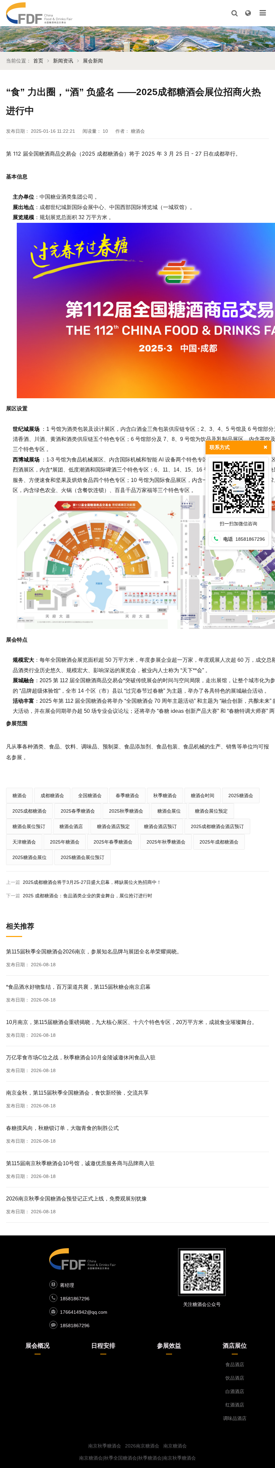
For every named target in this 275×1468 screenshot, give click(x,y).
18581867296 (75, 1298)
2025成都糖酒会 (29, 811)
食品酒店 (234, 1364)
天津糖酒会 (24, 842)
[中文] (247, 13)
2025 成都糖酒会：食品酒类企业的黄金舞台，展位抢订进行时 (87, 895)
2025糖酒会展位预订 (82, 857)
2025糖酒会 (240, 795)
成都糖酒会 (52, 795)
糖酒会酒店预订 (160, 826)
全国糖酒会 (90, 795)
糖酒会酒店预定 (113, 826)
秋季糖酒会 (165, 795)
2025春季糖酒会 (78, 811)
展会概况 (37, 1345)
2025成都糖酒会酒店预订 (217, 826)
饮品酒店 (234, 1378)
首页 (38, 61)
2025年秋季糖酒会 (166, 842)
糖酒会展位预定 (211, 811)
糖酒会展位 (169, 811)
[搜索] (234, 13)
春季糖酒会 (127, 795)
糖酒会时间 (202, 795)
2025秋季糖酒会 (126, 811)
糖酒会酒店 (71, 826)
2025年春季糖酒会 (113, 842)
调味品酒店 (234, 1418)
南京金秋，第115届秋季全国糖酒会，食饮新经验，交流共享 (77, 1093)
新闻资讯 (63, 61)
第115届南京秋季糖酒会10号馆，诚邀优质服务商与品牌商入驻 (80, 1163)
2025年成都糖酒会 (219, 842)
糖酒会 (19, 795)
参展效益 (169, 1345)
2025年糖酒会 (64, 842)
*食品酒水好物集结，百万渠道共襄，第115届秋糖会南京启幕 (78, 987)
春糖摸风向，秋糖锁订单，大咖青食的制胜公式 (62, 1128)
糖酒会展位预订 (28, 826)
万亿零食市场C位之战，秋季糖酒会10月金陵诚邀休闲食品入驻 (81, 1057)
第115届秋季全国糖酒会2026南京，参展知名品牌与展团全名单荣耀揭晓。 (94, 951)
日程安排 (103, 1345)
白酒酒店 (234, 1391)
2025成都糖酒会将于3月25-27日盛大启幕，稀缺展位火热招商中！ (92, 882)
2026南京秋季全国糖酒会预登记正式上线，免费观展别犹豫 (76, 1198)
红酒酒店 (234, 1405)
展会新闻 (93, 61)
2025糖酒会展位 (29, 857)
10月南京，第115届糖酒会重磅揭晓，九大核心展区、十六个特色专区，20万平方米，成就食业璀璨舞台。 (131, 1022)
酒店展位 (235, 1345)
